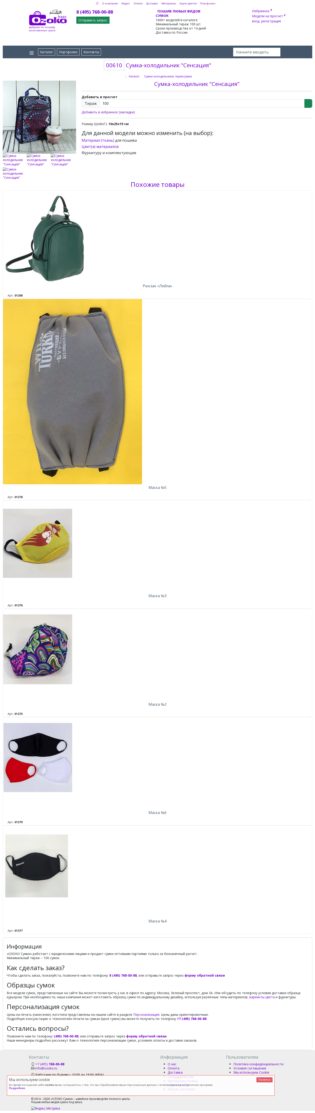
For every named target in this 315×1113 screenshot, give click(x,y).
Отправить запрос (92, 20)
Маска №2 (157, 704)
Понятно (264, 1080)
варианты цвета (262, 997)
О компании (110, 3)
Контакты (91, 52)
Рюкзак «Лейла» (157, 285)
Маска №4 (157, 921)
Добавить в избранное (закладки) (108, 112)
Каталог (46, 52)
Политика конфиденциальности (258, 1064)
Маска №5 (157, 487)
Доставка (152, 3)
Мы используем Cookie (251, 1072)
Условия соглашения (249, 1068)
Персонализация (146, 1014)
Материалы (168, 3)
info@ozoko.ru (46, 1068)
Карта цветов (188, 3)
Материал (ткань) (98, 140)
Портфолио (207, 3)
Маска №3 (157, 595)
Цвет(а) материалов (100, 146)
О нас (172, 1064)
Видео (126, 3)
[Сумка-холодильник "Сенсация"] (39, 117)
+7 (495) (49, 1064)
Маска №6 (157, 812)
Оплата (138, 3)
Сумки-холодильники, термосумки (168, 76)
